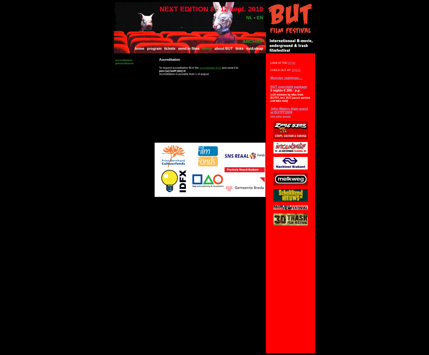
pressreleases (124, 63)
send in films (189, 48)
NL (249, 17)
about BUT (223, 48)
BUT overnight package (288, 87)
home (139, 48)
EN (260, 17)
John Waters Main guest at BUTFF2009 (289, 110)
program (154, 48)
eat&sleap (254, 48)
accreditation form (210, 67)
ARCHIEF (252, 41)
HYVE (291, 63)
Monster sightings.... (286, 78)
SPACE (296, 70)
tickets (169, 48)
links (240, 48)
